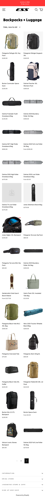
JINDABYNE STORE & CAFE (14, 484)
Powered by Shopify (22, 495)
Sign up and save (10, 490)
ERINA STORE (8, 479)
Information (8, 473)
